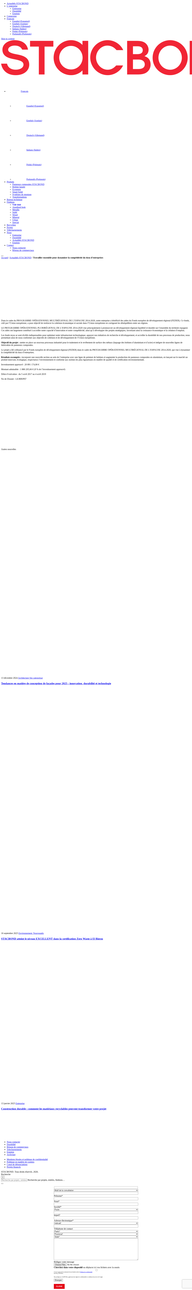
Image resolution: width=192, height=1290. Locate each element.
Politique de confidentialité (86, 1272)
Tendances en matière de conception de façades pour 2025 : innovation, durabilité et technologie (56, 683)
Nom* (56, 1201)
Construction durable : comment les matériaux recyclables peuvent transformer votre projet (53, 1108)
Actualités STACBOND (20, 257)
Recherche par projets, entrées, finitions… (46, 1180)
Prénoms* (58, 1196)
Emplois (10, 1152)
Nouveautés (38, 933)
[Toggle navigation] (2, 255)
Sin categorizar (36, 678)
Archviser (11, 1154)
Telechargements (14, 1149)
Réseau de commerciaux (17, 1147)
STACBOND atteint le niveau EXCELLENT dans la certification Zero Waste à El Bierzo (52, 938)
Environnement (26, 933)
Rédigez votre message (64, 1262)
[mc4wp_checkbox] (58, 1273)
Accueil (4, 257)
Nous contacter (13, 1142)
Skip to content (7, 39)
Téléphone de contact (63, 1229)
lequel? (57, 1215)
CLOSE (59, 1286)
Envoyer (58, 1280)
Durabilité (11, 1144)
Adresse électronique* (64, 1220)
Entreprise (10, 316)
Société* (57, 1207)
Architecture (24, 678)
